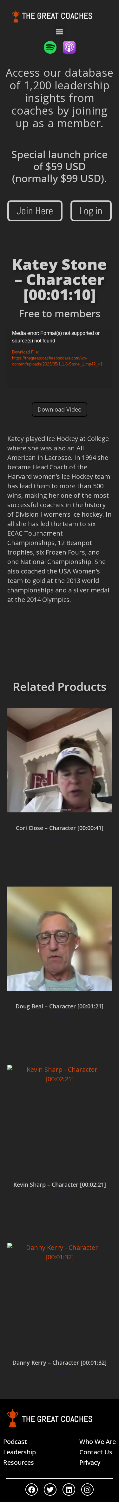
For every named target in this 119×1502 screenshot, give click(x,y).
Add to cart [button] (59, 857)
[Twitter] (50, 1489)
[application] (59, 358)
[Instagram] (87, 1489)
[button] (60, 32)
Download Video (59, 409)
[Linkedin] (69, 1489)
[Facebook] (31, 1489)
